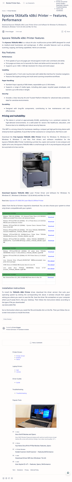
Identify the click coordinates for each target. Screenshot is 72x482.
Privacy (27, 470)
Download (51, 217)
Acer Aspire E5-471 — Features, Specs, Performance (33, 464)
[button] (3, 478)
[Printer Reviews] (7, 319)
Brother (18, 358)
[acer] (18, 455)
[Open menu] (3, 3)
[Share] (67, 31)
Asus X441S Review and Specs (25, 434)
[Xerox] (18, 443)
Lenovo (18, 372)
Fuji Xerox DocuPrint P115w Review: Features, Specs (33, 446)
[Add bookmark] (62, 31)
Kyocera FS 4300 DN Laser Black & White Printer (26, 201)
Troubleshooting (21, 393)
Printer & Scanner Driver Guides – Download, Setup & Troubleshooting (62, 4)
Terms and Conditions (59, 9)
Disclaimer (20, 470)
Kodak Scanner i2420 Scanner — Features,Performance (34, 452)
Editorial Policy (34, 470)
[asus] (18, 432)
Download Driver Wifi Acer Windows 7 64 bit (30, 458)
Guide (18, 382)
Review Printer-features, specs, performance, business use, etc (14, 3)
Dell (17, 370)
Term (14, 470)
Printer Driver (20, 356)
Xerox (18, 359)
